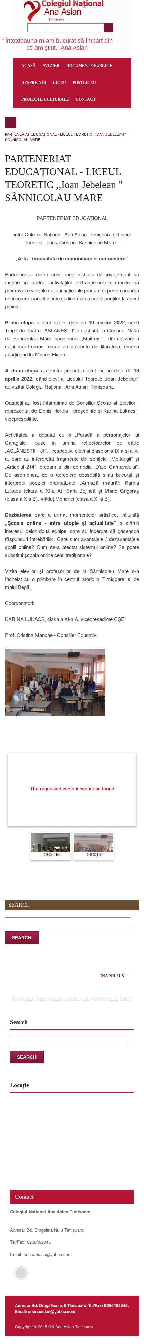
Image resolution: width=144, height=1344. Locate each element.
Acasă (28, 65)
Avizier (51, 65)
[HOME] (10, 122)
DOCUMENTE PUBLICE (89, 65)
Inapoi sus (112, 976)
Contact (86, 99)
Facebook (21, 1273)
